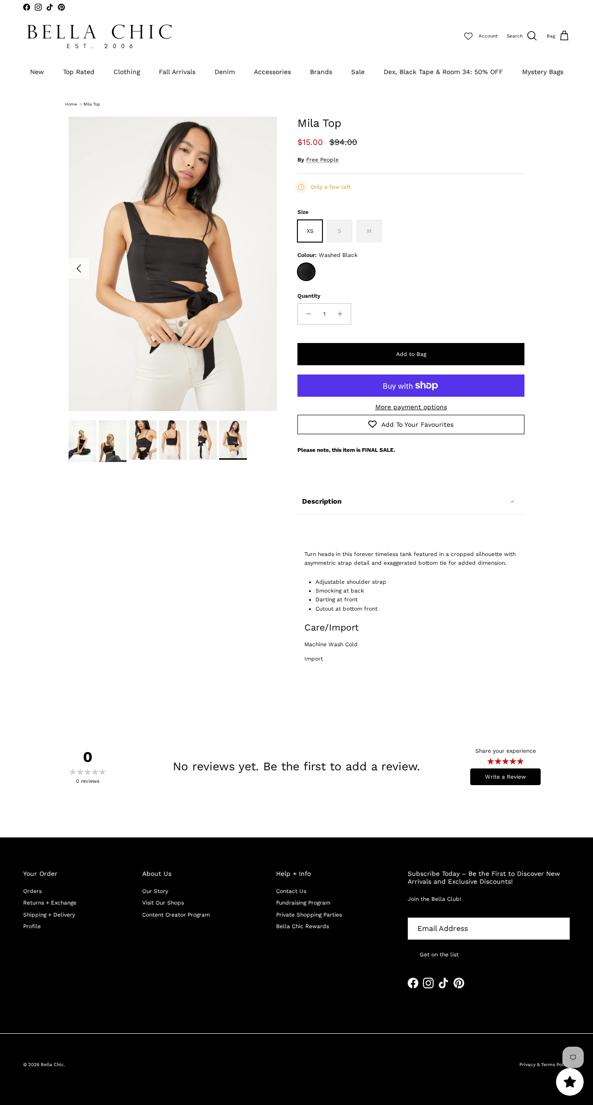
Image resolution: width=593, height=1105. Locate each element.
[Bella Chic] (99, 36)
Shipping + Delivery (49, 914)
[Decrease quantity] (306, 314)
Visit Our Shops (163, 902)
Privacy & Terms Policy (544, 1064)
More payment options (411, 407)
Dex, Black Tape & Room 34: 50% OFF (443, 71)
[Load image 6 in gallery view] (173, 264)
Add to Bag (411, 354)
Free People (322, 159)
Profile (32, 926)
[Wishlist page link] (468, 36)
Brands (321, 71)
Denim (224, 71)
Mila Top (91, 104)
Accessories (272, 71)
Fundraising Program (303, 902)
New (37, 71)
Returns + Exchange (49, 902)
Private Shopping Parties (309, 914)
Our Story (155, 891)
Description (321, 501)
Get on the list (439, 954)
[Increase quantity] (342, 314)
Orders (32, 891)
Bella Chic (52, 1064)
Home (71, 104)
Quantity (309, 296)
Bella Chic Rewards (302, 926)
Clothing (127, 71)
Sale (358, 71)
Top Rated (79, 71)
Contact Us (291, 891)
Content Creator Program (176, 914)
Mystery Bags (542, 71)
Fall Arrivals (177, 71)
